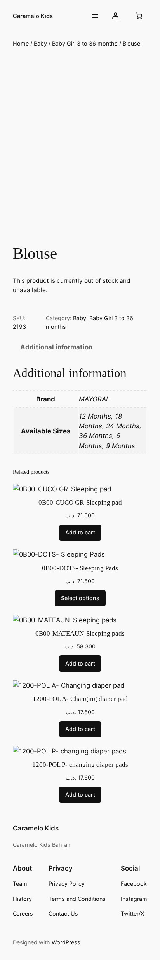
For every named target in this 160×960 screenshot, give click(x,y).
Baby (40, 43)
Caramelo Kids (33, 15)
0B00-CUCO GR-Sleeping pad (80, 502)
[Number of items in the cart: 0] (139, 16)
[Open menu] (95, 16)
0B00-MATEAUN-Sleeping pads (80, 633)
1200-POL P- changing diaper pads (80, 764)
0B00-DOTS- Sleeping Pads (80, 568)
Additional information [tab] (56, 347)
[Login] (115, 16)
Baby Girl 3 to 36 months (85, 43)
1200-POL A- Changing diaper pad (80, 698)
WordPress (66, 942)
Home (21, 43)
